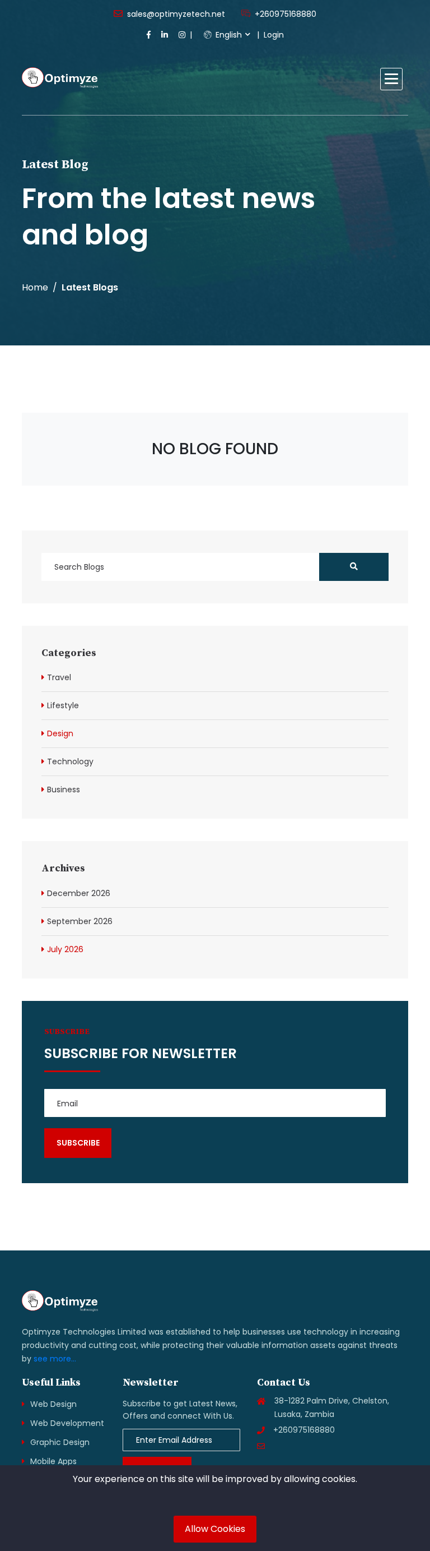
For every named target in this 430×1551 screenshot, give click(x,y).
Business (63, 789)
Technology (70, 761)
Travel (59, 677)
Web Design (53, 1404)
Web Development (67, 1423)
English (227, 34)
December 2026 (78, 893)
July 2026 (65, 949)
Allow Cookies (215, 1528)
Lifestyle (63, 705)
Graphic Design (60, 1442)
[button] (391, 79)
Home (35, 287)
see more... (55, 1358)
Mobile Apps (53, 1461)
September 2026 (80, 921)
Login (274, 34)
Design (60, 733)
